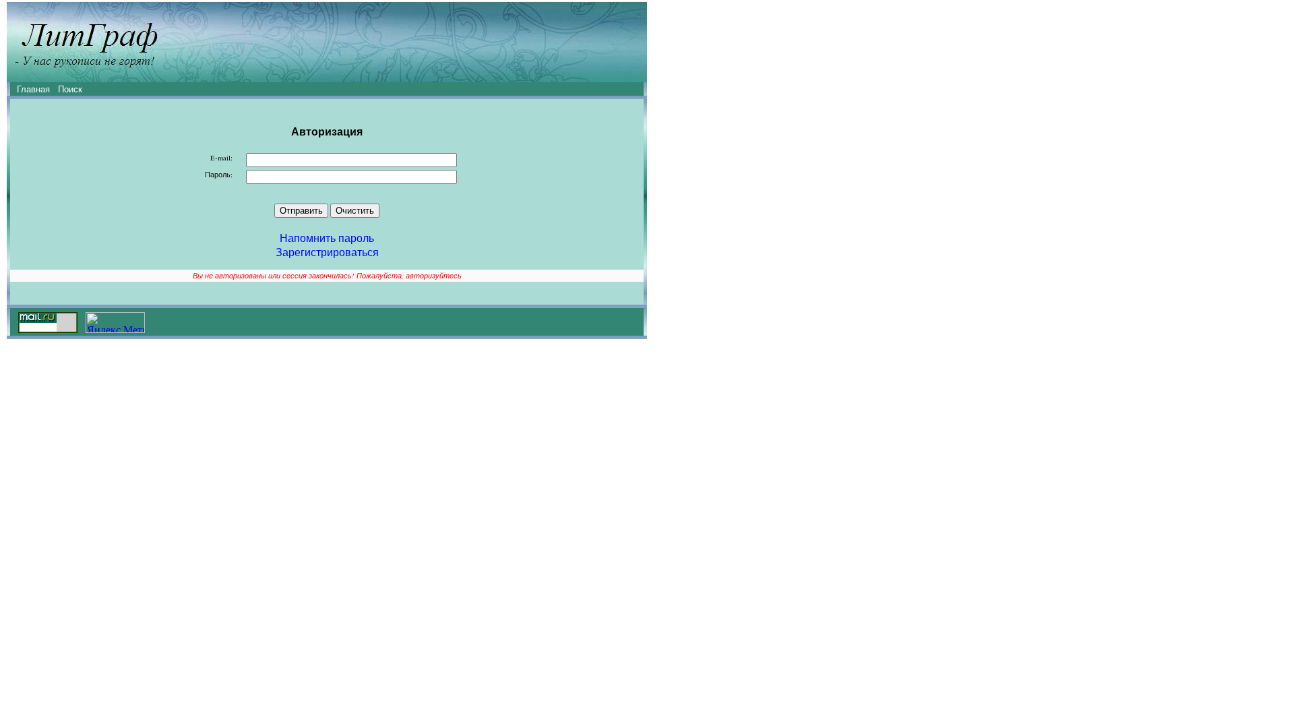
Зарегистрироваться (327, 252)
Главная (33, 89)
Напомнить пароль (327, 238)
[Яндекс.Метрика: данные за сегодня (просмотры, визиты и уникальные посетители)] (115, 322)
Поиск (70, 89)
